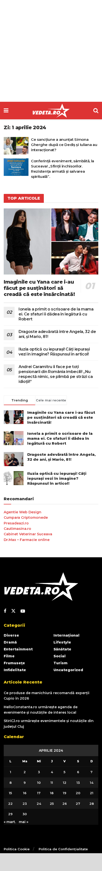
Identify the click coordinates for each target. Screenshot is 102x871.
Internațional (66, 635)
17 (39, 793)
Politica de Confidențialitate (63, 849)
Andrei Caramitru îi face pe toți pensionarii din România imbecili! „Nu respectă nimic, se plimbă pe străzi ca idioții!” (56, 374)
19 (64, 793)
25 (52, 804)
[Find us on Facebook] (5, 611)
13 (78, 783)
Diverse (11, 635)
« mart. (10, 822)
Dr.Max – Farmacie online (27, 540)
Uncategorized (68, 670)
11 (52, 783)
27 (78, 804)
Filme (9, 656)
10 (39, 783)
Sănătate (62, 649)
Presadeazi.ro (16, 523)
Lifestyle (62, 642)
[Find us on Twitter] (13, 611)
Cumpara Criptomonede (26, 517)
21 (91, 793)
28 (91, 804)
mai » (23, 822)
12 (64, 783)
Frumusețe (14, 663)
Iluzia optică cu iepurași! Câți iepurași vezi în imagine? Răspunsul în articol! (54, 351)
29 (10, 814)
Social (59, 656)
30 (25, 814)
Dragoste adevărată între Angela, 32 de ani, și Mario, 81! (61, 457)
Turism (60, 663)
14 (91, 783)
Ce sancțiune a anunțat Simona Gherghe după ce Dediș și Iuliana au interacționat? (64, 144)
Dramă (10, 642)
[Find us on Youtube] (23, 611)
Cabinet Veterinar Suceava (28, 534)
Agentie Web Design (22, 512)
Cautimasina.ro (17, 528)
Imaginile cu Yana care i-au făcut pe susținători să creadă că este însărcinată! (39, 288)
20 (78, 793)
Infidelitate (15, 670)
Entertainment (18, 649)
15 (10, 793)
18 (51, 793)
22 (10, 804)
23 (25, 804)
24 (39, 804)
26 (64, 804)
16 (24, 793)
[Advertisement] (51, 51)
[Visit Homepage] (51, 111)
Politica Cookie (17, 849)
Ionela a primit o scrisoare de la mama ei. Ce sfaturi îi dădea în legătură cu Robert (56, 314)
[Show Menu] (6, 110)
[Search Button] (95, 110)
